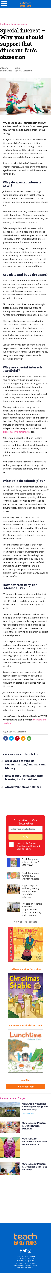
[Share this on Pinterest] (17, 738)
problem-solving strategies (16, 431)
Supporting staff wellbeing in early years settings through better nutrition (30, 891)
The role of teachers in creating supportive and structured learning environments (32, 909)
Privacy (34, 846)
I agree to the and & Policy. (28, 846)
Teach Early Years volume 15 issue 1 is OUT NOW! (31, 862)
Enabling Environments (13, 23)
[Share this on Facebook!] (5, 738)
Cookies (20, 849)
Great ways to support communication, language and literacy (25, 764)
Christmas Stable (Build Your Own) (25, 1025)
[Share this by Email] (23, 738)
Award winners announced (23, 787)
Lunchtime (26, 1080)
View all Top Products (25, 921)
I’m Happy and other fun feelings (25, 969)
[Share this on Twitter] (11, 738)
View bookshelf (25, 1086)
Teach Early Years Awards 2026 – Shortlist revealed (30, 876)
